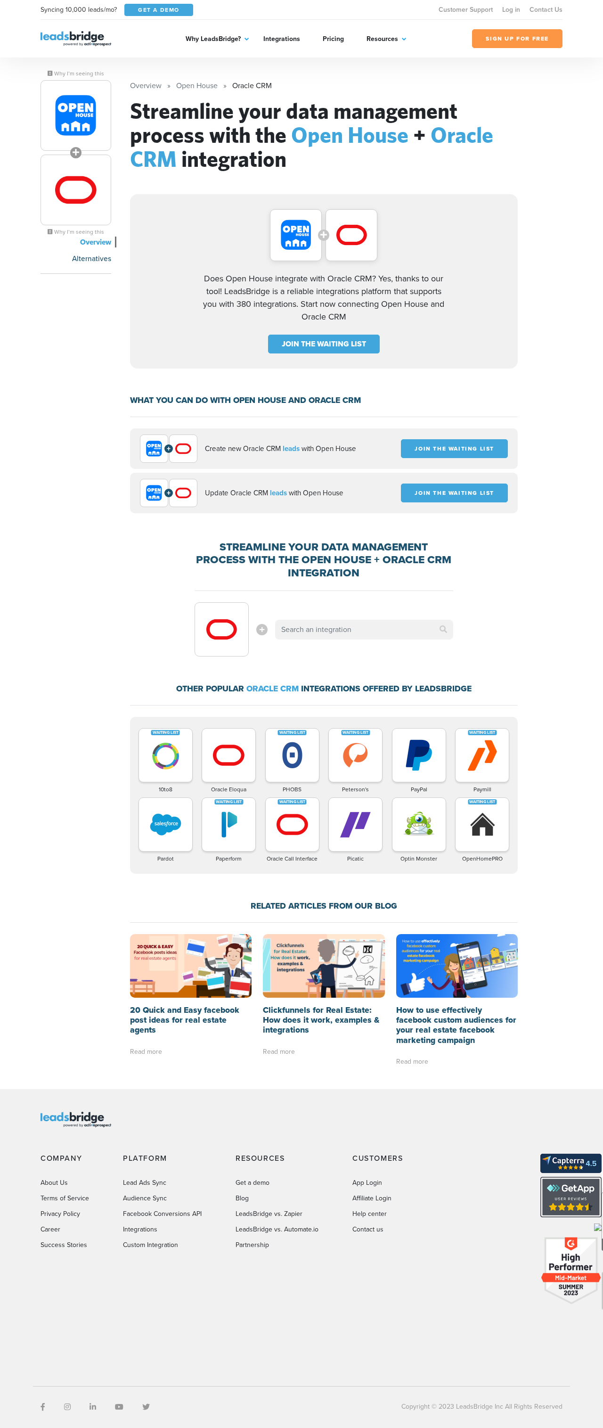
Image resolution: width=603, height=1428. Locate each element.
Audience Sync (145, 1198)
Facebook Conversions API (162, 1214)
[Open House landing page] (76, 115)
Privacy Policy (60, 1214)
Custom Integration (150, 1245)
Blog (242, 1198)
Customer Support (466, 10)
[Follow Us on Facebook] (43, 1407)
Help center (369, 1214)
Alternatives (91, 258)
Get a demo (252, 1183)
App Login (367, 1183)
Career (50, 1229)
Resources (382, 39)
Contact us (367, 1229)
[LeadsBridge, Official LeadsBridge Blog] (76, 38)
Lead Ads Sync (144, 1183)
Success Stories (64, 1245)
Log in (511, 10)
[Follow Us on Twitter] (146, 1407)
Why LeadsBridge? (213, 39)
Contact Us (546, 10)
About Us (54, 1183)
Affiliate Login (371, 1198)
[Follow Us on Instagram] (67, 1407)
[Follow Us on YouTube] (119, 1407)
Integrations (281, 39)
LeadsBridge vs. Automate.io (277, 1229)
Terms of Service (65, 1198)
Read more (146, 1052)
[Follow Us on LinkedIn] (93, 1407)
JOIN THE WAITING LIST (324, 343)
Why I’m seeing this (78, 73)
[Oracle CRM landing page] (76, 190)
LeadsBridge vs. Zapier (269, 1214)
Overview (95, 242)
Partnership (252, 1245)
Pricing (333, 39)
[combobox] (364, 630)
